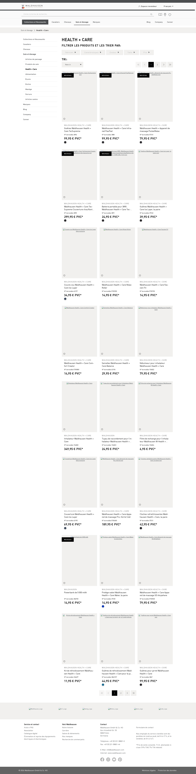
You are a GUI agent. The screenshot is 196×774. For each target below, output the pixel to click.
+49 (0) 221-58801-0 (117, 741)
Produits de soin (32, 64)
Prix (145, 52)
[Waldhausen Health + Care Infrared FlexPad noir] (117, 96)
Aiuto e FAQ (28, 727)
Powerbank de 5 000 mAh (75, 592)
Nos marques (67, 736)
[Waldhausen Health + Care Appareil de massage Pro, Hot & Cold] (117, 482)
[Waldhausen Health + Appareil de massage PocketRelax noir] (155, 96)
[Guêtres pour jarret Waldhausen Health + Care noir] (155, 638)
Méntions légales (149, 770)
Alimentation (30, 74)
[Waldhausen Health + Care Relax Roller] (117, 252)
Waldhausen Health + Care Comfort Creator (79, 364)
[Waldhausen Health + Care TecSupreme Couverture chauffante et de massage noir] (79, 174)
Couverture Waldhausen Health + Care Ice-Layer (79, 515)
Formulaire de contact (145, 727)
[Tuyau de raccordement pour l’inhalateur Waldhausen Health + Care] (117, 406)
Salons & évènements (70, 733)
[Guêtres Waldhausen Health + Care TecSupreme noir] (79, 96)
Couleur (113, 52)
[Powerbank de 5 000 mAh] (79, 560)
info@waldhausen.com (115, 749)
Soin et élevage (29, 54)
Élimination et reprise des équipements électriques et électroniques (39, 737)
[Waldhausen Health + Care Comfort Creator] (79, 331)
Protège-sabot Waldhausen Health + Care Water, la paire (115, 593)
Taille (129, 52)
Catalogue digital (30, 733)
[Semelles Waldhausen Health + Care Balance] (117, 331)
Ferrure (28, 94)
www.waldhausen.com (117, 753)
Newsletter (28, 730)
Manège (28, 89)
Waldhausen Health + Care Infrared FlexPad (117, 129)
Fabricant (69, 52)
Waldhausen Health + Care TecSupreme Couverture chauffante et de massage (78, 208)
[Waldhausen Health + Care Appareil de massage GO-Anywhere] (155, 560)
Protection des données (167, 770)
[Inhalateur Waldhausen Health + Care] (79, 406)
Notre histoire (67, 727)
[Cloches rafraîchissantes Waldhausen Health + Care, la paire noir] (155, 482)
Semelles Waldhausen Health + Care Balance (116, 364)
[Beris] (138, 711)
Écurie (28, 79)
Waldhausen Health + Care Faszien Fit (154, 286)
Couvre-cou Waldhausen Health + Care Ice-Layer (79, 286)
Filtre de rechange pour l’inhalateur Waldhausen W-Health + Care (154, 440)
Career (26, 119)
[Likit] (163, 711)
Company (27, 114)
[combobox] (85, 14)
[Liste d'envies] (170, 14)
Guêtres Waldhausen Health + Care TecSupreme (77, 129)
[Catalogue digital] (160, 14)
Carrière (65, 730)
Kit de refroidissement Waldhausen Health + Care (79, 672)
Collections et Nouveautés (34, 39)
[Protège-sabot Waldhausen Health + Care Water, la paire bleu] (117, 560)
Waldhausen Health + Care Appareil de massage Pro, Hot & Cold (117, 515)
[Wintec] (113, 711)
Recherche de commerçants (73, 739)
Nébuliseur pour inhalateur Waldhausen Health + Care (152, 364)
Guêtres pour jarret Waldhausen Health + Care (154, 672)
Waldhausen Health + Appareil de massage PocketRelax (155, 129)
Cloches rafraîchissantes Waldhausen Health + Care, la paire (154, 515)
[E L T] (63, 711)
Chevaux (26, 49)
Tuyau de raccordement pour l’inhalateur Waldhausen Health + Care (117, 440)
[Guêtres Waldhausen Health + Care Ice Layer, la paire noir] (155, 174)
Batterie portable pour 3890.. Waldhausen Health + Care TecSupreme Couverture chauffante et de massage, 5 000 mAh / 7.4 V (116, 208)
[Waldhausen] (36, 711)
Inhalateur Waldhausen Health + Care (79, 440)
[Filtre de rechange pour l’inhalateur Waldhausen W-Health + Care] (155, 406)
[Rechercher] (151, 14)
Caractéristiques (91, 52)
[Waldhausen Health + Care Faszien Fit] (155, 252)
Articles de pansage (33, 59)
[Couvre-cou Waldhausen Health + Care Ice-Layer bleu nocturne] (79, 252)
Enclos (28, 84)
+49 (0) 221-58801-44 (112, 744)
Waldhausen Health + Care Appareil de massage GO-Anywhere (155, 593)
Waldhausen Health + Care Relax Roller (116, 286)
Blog (25, 109)
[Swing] (87, 711)
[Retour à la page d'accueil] (32, 6)
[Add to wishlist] (64, 119)
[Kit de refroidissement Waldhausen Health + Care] (79, 638)
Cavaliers (27, 44)
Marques (26, 104)
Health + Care (31, 69)
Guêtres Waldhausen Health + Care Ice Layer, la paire (153, 208)
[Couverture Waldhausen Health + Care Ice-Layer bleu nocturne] (79, 482)
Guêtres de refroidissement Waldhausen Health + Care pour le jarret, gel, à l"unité (117, 672)
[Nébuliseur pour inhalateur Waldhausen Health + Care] (155, 331)
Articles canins (31, 99)
